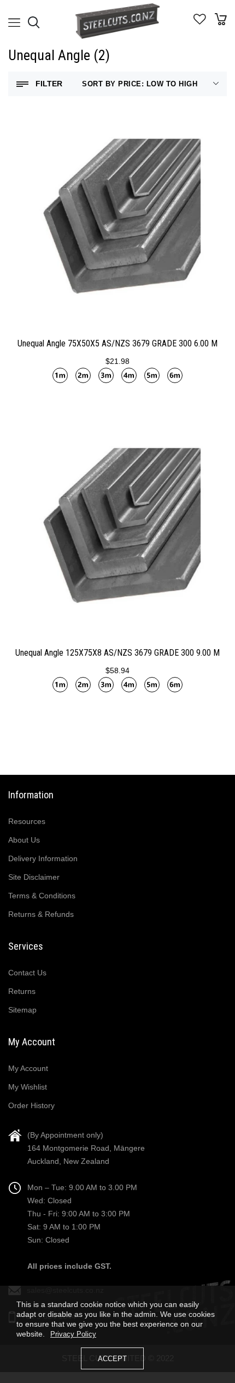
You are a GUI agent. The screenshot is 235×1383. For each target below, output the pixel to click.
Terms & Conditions (41, 895)
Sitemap (22, 1009)
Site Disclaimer (34, 877)
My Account (28, 1068)
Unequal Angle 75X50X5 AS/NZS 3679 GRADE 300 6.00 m (117, 343)
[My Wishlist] (200, 21)
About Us (24, 839)
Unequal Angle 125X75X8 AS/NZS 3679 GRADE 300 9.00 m (117, 653)
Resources (26, 821)
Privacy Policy (73, 1334)
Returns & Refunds (41, 914)
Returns (22, 991)
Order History (31, 1105)
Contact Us (27, 972)
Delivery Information (43, 858)
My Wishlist (27, 1086)
